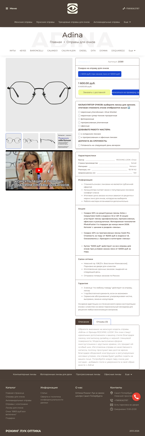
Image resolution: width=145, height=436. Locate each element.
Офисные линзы (112, 374)
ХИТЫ (13, 50)
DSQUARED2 (118, 50)
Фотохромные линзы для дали (56, 374)
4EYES (23, 50)
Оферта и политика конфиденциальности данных (51, 399)
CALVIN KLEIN (68, 50)
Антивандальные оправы (107, 22)
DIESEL (83, 50)
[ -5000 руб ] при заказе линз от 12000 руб (100, 74)
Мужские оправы (45, 22)
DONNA (103, 50)
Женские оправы (23, 22)
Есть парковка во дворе (126, 404)
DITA (93, 50)
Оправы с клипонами (17, 404)
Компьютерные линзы (24, 374)
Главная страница (15, 393)
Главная (56, 42)
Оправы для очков (81, 42)
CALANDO (52, 50)
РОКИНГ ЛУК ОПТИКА (23, 431)
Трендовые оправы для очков (74, 22)
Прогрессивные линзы (88, 374)
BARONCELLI (36, 50)
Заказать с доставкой (94, 92)
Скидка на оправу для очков (93, 68)
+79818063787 (132, 8)
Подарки (10, 418)
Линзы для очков (14, 407)
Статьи (43, 393)
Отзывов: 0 (84, 61)
